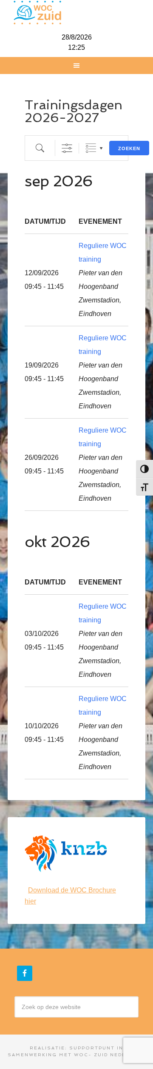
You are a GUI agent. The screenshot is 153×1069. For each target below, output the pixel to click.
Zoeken (129, 148)
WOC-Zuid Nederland (76, 13)
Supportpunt (92, 1048)
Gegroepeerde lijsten (90, 148)
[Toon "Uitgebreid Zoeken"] (67, 148)
